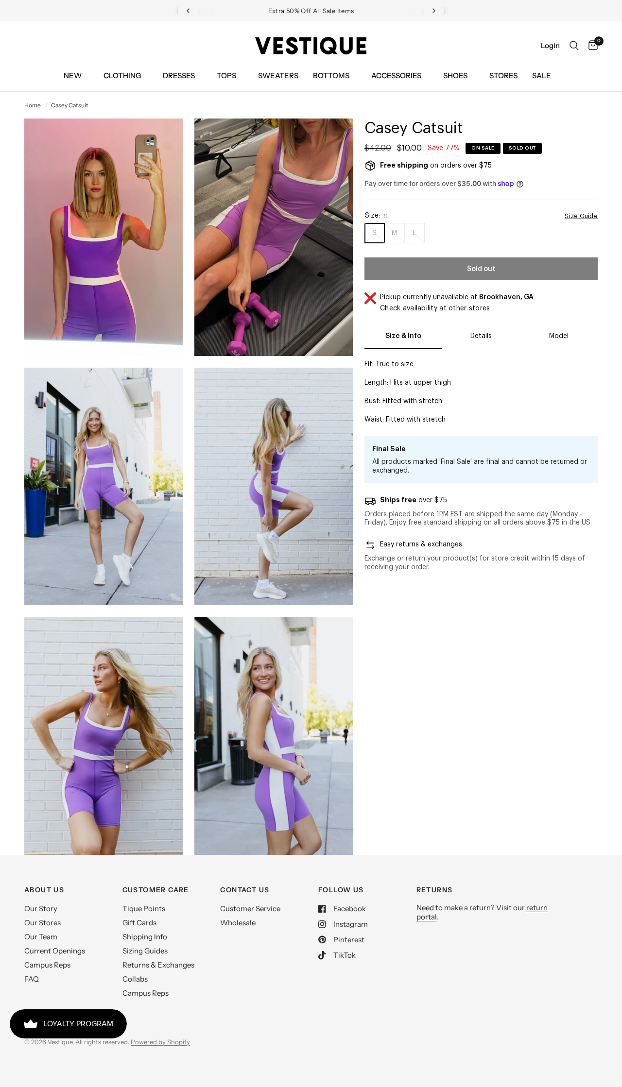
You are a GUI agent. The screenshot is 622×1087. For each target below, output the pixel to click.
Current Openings (54, 950)
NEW (73, 75)
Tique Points (143, 908)
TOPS (226, 75)
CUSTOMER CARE (155, 889)
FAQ (31, 979)
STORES (503, 75)
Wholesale (238, 922)
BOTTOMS (331, 75)
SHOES (455, 75)
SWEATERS (278, 75)
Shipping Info (144, 936)
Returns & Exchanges (158, 964)
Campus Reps (47, 964)
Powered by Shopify (160, 1042)
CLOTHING (122, 75)
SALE (541, 75)
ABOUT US (44, 889)
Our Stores (42, 922)
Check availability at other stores (435, 308)
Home (32, 105)
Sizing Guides (145, 950)
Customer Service (250, 908)
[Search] (574, 45)
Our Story (40, 908)
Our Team (40, 936)
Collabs (135, 979)
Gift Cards (139, 922)
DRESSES (179, 75)
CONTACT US (244, 889)
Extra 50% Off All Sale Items (311, 11)
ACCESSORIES (396, 75)
